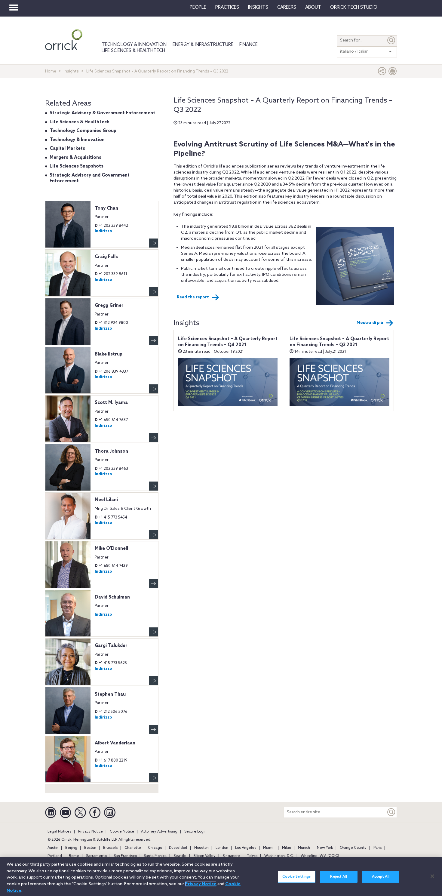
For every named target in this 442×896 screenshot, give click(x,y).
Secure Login (195, 832)
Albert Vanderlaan (115, 743)
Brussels (110, 848)
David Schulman (112, 597)
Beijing (71, 848)
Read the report (193, 297)
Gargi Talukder (111, 645)
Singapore (231, 856)
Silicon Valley (204, 856)
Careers (286, 7)
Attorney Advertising (159, 832)
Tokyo (252, 856)
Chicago (155, 848)
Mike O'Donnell (111, 548)
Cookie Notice (122, 832)
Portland (55, 856)
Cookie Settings (296, 877)
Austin (53, 848)
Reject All (338, 877)
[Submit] (391, 40)
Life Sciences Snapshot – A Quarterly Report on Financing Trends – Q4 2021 (228, 342)
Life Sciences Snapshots (76, 166)
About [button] (313, 7)
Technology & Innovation (134, 45)
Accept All (380, 877)
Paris (377, 848)
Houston (201, 848)
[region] (221, 876)
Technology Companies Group (83, 131)
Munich (304, 848)
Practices (227, 7)
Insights (71, 71)
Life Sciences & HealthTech (133, 51)
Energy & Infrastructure (203, 45)
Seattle (179, 856)
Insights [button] (258, 7)
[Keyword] (391, 812)
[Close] (432, 876)
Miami (268, 848)
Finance (248, 45)
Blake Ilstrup (108, 354)
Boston (90, 848)
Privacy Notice (90, 832)
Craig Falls (106, 257)
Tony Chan (106, 208)
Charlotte (132, 848)
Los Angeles (245, 848)
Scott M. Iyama (111, 402)
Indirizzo (103, 231)
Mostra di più (370, 323)
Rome (74, 856)
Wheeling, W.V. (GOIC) (320, 856)
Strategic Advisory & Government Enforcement (102, 113)
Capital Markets (67, 148)
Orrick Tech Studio (353, 7)
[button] (382, 73)
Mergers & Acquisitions (75, 157)
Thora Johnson (111, 451)
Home (50, 71)
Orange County (353, 848)
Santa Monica (155, 856)
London (222, 848)
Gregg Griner (109, 305)
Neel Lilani (106, 500)
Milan (286, 848)
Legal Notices (59, 832)
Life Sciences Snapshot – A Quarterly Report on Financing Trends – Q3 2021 (339, 342)
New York (325, 848)
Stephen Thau (110, 694)
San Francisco (125, 856)
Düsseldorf (178, 848)
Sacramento (96, 856)
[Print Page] (392, 73)
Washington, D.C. (279, 856)
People (198, 7)
